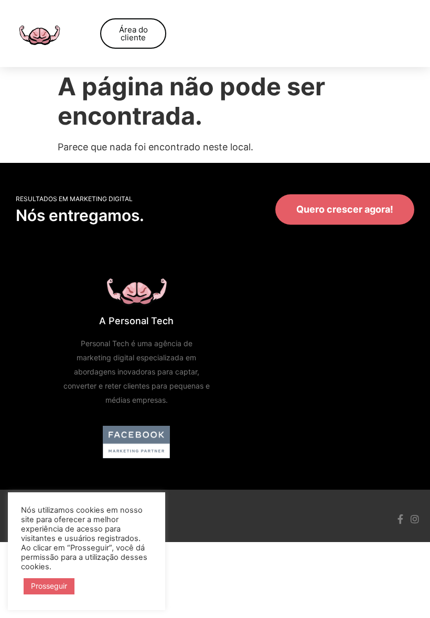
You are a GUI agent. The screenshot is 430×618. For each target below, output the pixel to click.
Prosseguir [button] (49, 585)
